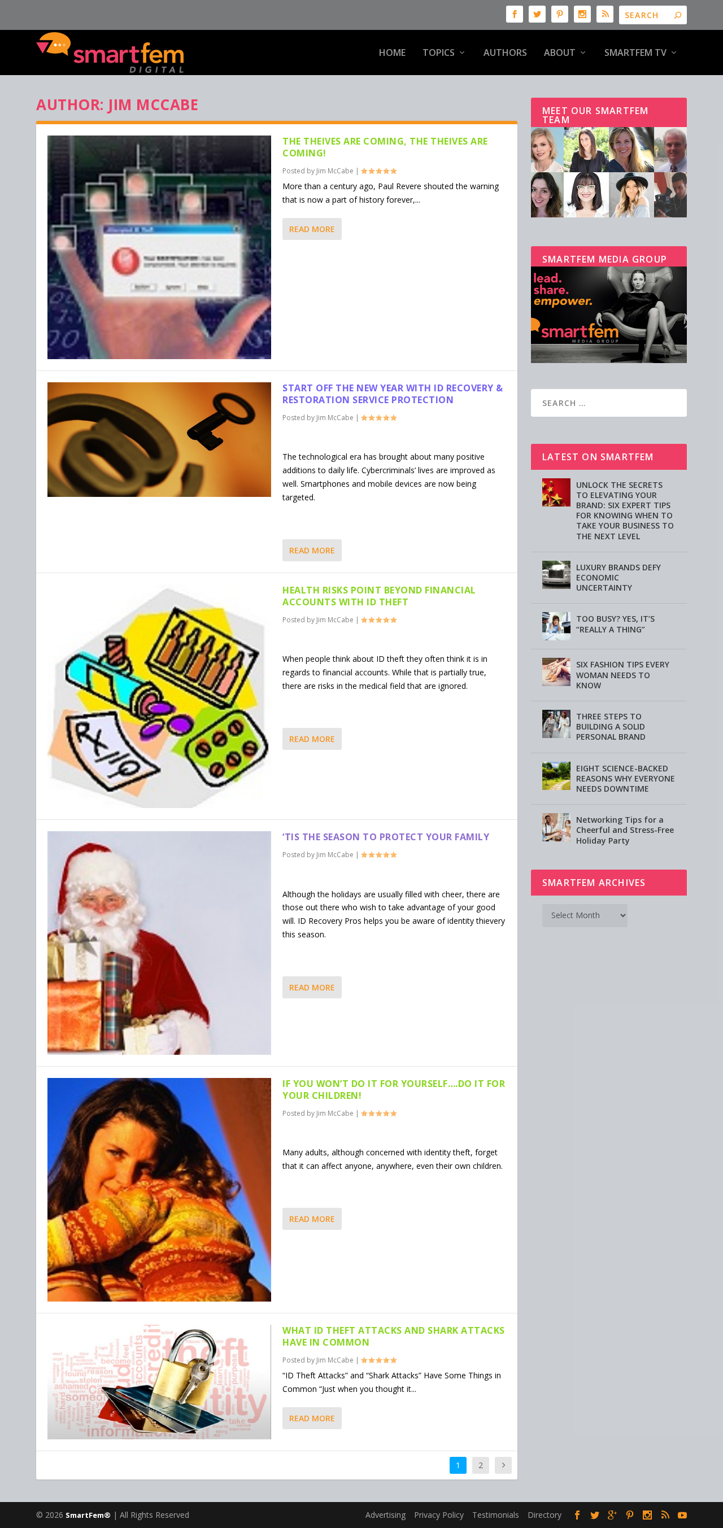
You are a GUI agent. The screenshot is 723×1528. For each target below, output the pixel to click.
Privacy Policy (439, 1514)
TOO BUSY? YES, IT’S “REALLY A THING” (615, 623)
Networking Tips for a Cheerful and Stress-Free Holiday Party (625, 829)
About (560, 53)
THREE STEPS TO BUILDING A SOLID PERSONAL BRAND (611, 726)
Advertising (385, 1514)
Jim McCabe (335, 171)
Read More (312, 229)
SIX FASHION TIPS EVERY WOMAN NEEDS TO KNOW (622, 674)
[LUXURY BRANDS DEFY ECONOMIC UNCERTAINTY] (556, 575)
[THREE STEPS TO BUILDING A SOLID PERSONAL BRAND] (556, 724)
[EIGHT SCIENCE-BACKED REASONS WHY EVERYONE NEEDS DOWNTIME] (556, 776)
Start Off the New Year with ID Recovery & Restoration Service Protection (392, 394)
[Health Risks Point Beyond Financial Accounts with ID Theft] (159, 696)
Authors (505, 53)
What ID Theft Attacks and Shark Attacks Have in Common (393, 1336)
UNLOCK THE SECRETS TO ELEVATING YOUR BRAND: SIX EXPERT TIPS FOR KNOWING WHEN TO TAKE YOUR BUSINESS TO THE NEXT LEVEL (625, 510)
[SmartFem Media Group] (609, 360)
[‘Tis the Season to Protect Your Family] (159, 943)
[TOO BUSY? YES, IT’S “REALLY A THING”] (556, 626)
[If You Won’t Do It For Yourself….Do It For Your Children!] (159, 1190)
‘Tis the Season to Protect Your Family (385, 837)
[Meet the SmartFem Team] (609, 214)
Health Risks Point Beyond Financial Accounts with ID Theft (379, 596)
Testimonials (495, 1514)
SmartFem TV (635, 53)
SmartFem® (88, 1515)
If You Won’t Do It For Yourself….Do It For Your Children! (393, 1089)
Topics (439, 53)
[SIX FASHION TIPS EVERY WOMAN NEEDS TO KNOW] (556, 672)
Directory (544, 1514)
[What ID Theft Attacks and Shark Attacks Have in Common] (159, 1382)
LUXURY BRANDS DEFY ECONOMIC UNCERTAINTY (618, 577)
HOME (392, 53)
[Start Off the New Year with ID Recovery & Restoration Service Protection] (159, 439)
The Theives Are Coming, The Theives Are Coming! (385, 147)
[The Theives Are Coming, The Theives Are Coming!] (159, 247)
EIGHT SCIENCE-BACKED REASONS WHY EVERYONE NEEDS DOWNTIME (625, 778)
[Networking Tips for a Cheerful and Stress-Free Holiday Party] (556, 827)
